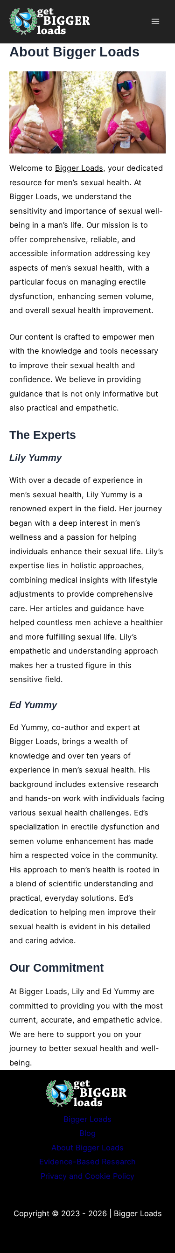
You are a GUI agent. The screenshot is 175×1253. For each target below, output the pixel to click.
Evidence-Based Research (87, 1161)
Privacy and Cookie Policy (87, 1176)
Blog (87, 1133)
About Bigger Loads (87, 1147)
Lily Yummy (106, 494)
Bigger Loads (79, 168)
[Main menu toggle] (155, 21)
